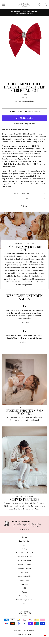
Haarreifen (24, 572)
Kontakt (24, 591)
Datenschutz (24, 580)
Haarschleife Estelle (24, 560)
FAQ (24, 603)
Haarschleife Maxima (24, 556)
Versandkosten (29, 101)
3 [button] (24, 528)
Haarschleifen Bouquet (24, 552)
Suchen (24, 537)
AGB (24, 587)
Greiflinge (24, 548)
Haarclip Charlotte (24, 568)
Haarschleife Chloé (24, 576)
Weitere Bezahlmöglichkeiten (24, 123)
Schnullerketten (24, 540)
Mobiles (24, 544)
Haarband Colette (24, 564)
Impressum (24, 584)
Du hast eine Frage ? (24, 194)
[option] (24, 12)
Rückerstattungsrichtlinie (24, 599)
